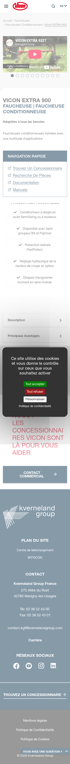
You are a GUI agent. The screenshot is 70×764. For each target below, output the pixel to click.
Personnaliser (35, 399)
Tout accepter (35, 384)
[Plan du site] (6, 6)
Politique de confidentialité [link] (35, 406)
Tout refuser (35, 391)
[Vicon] (20, 6)
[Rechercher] (50, 22)
